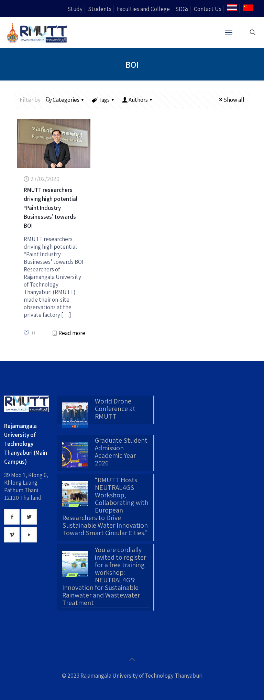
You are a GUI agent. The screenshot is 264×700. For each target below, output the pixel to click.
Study (74, 9)
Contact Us (207, 9)
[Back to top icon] (132, 659)
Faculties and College (143, 9)
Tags (104, 100)
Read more (71, 333)
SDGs (181, 9)
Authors (138, 100)
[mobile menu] (228, 32)
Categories (66, 100)
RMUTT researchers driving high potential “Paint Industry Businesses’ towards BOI (50, 207)
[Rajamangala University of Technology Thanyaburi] (38, 32)
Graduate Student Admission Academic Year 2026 (121, 452)
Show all (233, 100)
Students (99, 9)
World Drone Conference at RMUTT (115, 409)
